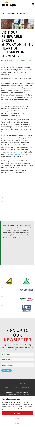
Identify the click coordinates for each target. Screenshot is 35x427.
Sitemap (26, 392)
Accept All (17, 413)
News (16, 387)
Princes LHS (13, 60)
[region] (17, 411)
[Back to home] (9, 4)
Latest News (12, 62)
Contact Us (26, 387)
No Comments (21, 62)
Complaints (19, 392)
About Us (8, 387)
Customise (17, 418)
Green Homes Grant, (17, 154)
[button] (30, 4)
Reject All (17, 423)
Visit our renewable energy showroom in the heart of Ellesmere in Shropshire (17, 44)
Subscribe (6, 370)
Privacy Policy (10, 392)
